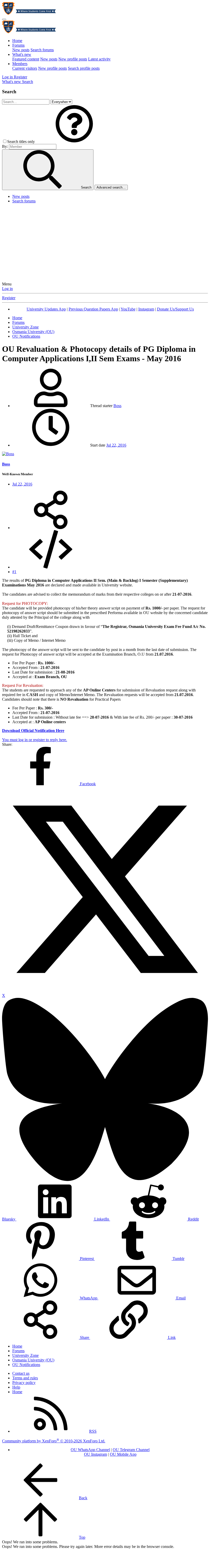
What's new (21, 54)
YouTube (128, 309)
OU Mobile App (123, 1454)
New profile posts (72, 59)
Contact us (20, 1373)
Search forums (42, 50)
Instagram (146, 309)
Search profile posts (84, 68)
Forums (18, 45)
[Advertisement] (105, 243)
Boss (117, 406)
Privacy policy (24, 1382)
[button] (74, 141)
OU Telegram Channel (131, 1449)
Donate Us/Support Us (175, 309)
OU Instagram (95, 1454)
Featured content (25, 59)
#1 (14, 572)
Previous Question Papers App (93, 309)
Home (17, 40)
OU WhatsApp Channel (90, 1449)
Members (19, 63)
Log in (7, 288)
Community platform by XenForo (53, 1441)
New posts (20, 50)
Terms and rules (25, 1378)
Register (8, 298)
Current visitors (24, 68)
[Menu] (4, 19)
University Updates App (46, 309)
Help (16, 1387)
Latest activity (99, 59)
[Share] (50, 527)
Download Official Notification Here (33, 730)
